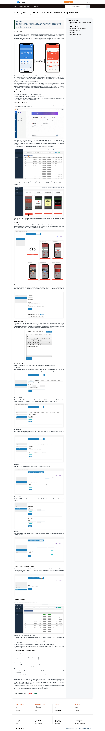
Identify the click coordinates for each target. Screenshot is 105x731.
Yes (36, 693)
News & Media (18, 720)
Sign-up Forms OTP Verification (74, 30)
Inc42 (56, 718)
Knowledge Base (58, 710)
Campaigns (28, 6)
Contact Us (17, 721)
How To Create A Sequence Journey (75, 34)
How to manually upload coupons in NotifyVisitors (77, 28)
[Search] (88, 6)
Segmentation (37, 706)
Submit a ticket (78, 2)
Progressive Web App (78, 721)
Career (17, 723)
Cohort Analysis (38, 707)
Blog (55, 707)
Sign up (88, 2)
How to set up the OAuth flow (74, 32)
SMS (16, 707)
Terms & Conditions (38, 723)
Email (16, 706)
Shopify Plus (77, 710)
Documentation (57, 706)
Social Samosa (57, 720)
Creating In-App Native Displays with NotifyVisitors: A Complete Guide (80, 23)
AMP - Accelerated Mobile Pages (80, 723)
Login (84, 2)
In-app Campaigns (37, 6)
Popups (17, 711)
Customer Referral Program (79, 718)
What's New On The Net (59, 721)
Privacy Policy (37, 721)
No (31, 693)
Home (61, 2)
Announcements (58, 711)
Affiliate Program (77, 706)
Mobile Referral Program (79, 720)
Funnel (36, 710)
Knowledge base (69, 2)
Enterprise (76, 707)
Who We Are (18, 718)
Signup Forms (18, 710)
